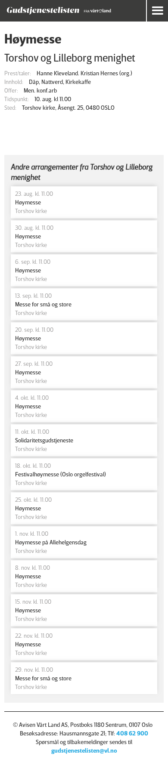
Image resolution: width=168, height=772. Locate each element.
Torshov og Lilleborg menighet (69, 57)
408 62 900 (132, 733)
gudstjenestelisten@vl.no (84, 750)
